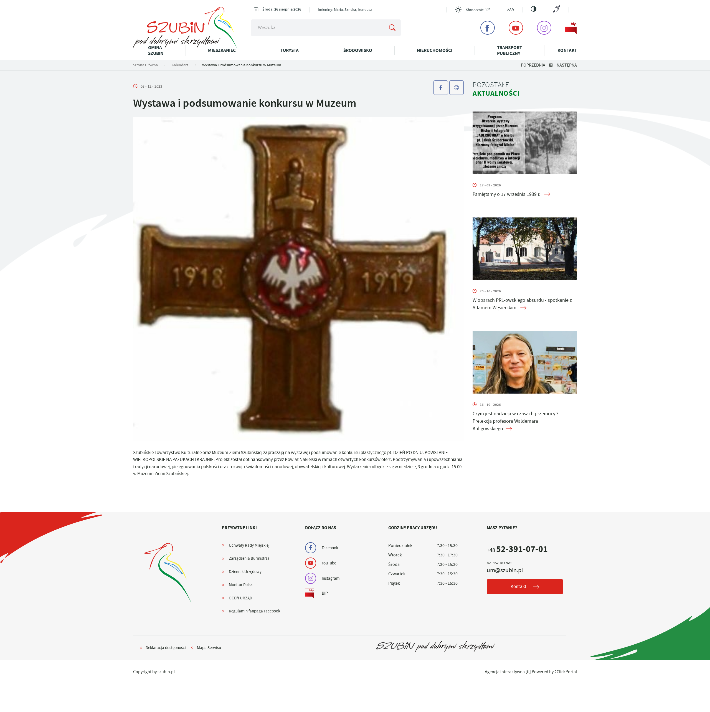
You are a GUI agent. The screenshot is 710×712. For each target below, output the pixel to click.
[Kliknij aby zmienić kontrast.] (533, 9)
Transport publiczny (509, 50)
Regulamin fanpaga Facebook (254, 611)
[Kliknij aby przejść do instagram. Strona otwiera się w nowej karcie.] (544, 28)
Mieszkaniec (222, 50)
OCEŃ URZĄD (240, 598)
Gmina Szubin (155, 50)
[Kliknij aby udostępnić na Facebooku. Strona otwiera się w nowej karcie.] (440, 87)
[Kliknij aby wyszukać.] (392, 28)
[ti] (528, 672)
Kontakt (567, 50)
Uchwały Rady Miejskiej (249, 545)
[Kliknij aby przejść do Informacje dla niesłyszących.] (557, 9)
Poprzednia (533, 65)
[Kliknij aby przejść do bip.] (571, 28)
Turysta (289, 50)
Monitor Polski (241, 584)
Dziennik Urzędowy (245, 571)
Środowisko (357, 50)
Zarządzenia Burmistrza (249, 558)
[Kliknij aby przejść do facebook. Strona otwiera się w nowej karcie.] (487, 28)
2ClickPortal (565, 672)
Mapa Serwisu (209, 647)
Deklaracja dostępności (166, 647)
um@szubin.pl (505, 570)
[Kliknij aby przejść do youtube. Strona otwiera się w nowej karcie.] (516, 28)
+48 (517, 550)
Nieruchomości (434, 50)
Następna (567, 65)
